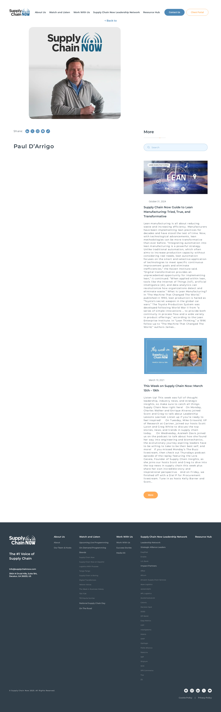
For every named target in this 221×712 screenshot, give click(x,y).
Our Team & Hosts (62, 547)
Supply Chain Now (86, 557)
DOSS (143, 612)
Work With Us (123, 542)
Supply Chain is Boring (88, 575)
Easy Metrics (146, 621)
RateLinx (144, 652)
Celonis (144, 602)
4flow (143, 571)
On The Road (85, 608)
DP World (144, 616)
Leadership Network (150, 542)
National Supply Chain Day (92, 603)
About (57, 542)
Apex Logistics (146, 584)
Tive (142, 675)
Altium (143, 575)
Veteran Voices (85, 585)
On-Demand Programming (92, 547)
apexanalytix (146, 589)
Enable (143, 557)
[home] (19, 12)
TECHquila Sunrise (87, 598)
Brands (82, 552)
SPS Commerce (147, 670)
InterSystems (146, 630)
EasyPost (144, 552)
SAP (142, 657)
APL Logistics (146, 593)
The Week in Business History (91, 589)
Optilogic (144, 643)
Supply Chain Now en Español (91, 562)
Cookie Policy (185, 697)
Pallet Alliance (146, 648)
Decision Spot (146, 607)
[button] (40, 12)
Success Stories (124, 547)
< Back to (111, 20)
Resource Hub (203, 536)
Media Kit (120, 553)
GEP (142, 625)
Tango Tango (84, 571)
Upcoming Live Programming (93, 542)
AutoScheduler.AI (148, 598)
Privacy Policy (205, 697)
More (150, 495)
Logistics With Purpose (88, 566)
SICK (142, 666)
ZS (142, 680)
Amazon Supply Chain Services (153, 580)
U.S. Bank (144, 561)
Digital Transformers (87, 580)
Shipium (144, 661)
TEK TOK (82, 594)
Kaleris (143, 634)
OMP (143, 639)
